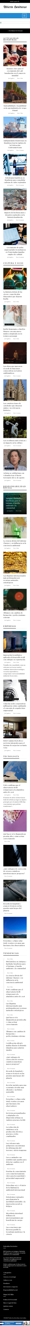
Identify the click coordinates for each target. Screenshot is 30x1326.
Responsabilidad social (13, 496)
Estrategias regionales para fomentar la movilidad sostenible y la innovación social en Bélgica (16, 1201)
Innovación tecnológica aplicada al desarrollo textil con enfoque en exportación (14, 657)
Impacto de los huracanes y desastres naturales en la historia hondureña (15, 214)
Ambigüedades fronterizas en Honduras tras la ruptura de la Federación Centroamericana (15, 144)
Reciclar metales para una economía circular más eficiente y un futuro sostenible (16, 1088)
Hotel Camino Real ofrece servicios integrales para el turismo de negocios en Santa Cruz (15, 744)
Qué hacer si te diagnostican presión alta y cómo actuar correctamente (14, 836)
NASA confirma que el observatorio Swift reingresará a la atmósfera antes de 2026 (13, 788)
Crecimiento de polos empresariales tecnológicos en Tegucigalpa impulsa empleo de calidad (15, 250)
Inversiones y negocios (11, 650)
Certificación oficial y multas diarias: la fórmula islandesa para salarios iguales (16, 1046)
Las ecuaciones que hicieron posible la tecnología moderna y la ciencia (15, 1230)
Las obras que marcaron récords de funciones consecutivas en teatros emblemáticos (12, 369)
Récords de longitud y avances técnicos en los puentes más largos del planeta (12, 907)
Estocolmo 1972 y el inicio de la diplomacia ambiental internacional (16, 1187)
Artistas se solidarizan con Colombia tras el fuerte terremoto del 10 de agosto (13, 475)
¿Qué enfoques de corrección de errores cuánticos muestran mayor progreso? (14, 871)
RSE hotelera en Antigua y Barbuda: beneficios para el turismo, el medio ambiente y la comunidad (16, 965)
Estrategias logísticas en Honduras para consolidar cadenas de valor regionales (15, 180)
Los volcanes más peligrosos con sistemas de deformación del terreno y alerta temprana (16, 1146)
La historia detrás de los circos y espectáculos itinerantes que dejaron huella (12, 295)
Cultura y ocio (9, 287)
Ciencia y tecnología (11, 780)
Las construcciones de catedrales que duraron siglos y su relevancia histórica (12, 406)
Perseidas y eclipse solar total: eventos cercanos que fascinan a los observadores (14, 943)
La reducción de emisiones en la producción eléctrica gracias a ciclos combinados (14, 1131)
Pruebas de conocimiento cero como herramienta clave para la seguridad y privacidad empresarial (16, 1174)
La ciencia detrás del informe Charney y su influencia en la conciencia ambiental (14, 543)
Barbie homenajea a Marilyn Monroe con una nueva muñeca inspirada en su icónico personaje (14, 332)
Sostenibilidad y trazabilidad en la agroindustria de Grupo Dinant (15, 108)
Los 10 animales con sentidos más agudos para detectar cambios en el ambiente (16, 1160)
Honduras (8, 63)
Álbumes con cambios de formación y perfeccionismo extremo (14, 615)
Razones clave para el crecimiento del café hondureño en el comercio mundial (15, 72)
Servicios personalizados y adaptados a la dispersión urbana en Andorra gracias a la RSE (16, 1116)
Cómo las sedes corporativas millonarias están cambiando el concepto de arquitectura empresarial (14, 707)
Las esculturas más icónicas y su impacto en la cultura (15, 441)
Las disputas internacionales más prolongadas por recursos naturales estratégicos (14, 579)
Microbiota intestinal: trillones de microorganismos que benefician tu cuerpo (14, 1216)
